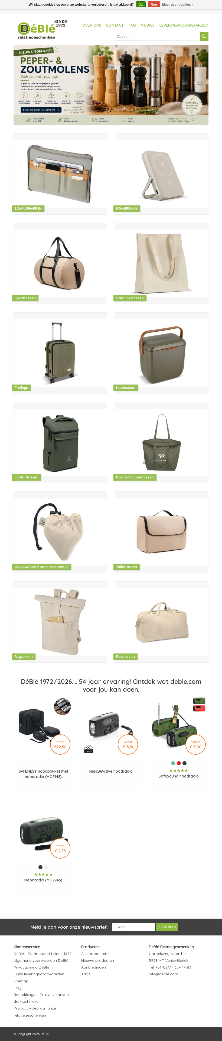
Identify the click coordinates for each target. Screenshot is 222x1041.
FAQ (132, 25)
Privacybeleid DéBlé (31, 967)
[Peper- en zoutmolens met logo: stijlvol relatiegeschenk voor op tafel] (111, 85)
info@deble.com (163, 974)
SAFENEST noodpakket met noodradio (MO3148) (43, 774)
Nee (154, 5)
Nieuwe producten (97, 960)
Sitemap (21, 981)
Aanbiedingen (93, 967)
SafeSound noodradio (179, 776)
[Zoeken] (204, 36)
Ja (141, 5)
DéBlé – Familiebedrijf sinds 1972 (42, 953)
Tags (85, 974)
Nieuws (148, 25)
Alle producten (94, 953)
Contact (115, 25)
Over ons (91, 25)
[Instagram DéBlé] (182, 987)
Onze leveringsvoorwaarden (39, 974)
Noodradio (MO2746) (43, 880)
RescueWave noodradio (111, 771)
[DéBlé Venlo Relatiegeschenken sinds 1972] (42, 28)
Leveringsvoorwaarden (183, 25)
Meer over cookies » (178, 5)
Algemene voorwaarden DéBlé (41, 960)
